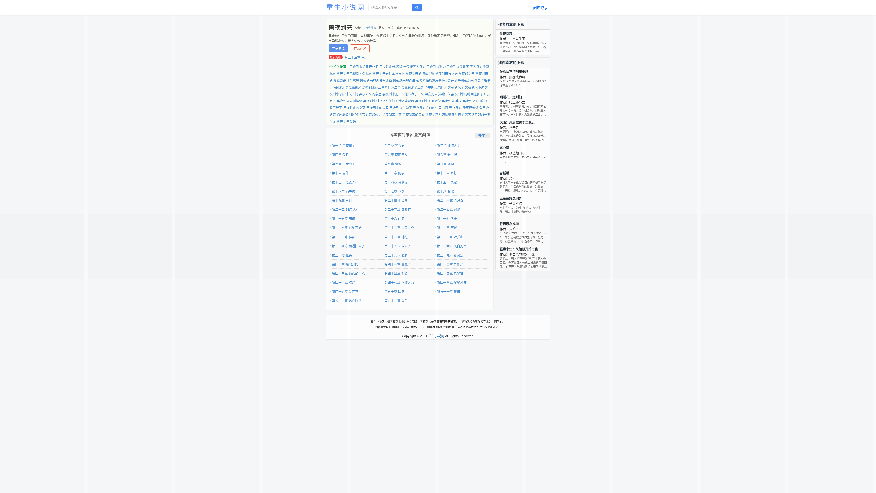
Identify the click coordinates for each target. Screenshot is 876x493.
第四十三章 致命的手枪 (348, 273)
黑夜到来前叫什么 (437, 94)
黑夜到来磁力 (436, 66)
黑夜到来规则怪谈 (349, 100)
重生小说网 (345, 7)
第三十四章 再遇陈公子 (348, 246)
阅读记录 (540, 7)
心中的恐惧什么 (436, 87)
